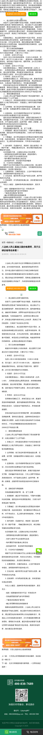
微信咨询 (33, 14)
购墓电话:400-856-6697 (16, 14)
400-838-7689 (23, 684)
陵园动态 (10, 242)
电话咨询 (34, 732)
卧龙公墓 (19, 225)
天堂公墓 (11, 225)
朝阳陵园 (26, 225)
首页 (3, 242)
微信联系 (13, 732)
